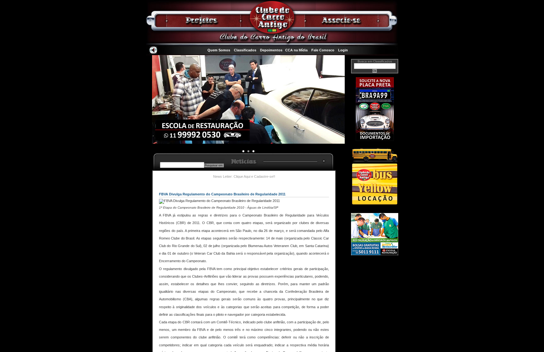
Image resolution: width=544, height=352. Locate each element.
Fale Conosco (322, 50)
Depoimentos (271, 50)
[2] (253, 151)
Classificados (245, 50)
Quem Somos (218, 50)
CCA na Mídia (296, 50)
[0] (243, 151)
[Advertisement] (374, 282)
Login (343, 50)
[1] (248, 151)
